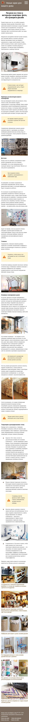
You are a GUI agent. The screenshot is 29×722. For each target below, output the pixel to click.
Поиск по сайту (15, 720)
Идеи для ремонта (16, 718)
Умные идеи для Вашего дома (9, 712)
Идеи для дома (5, 718)
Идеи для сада (5, 720)
